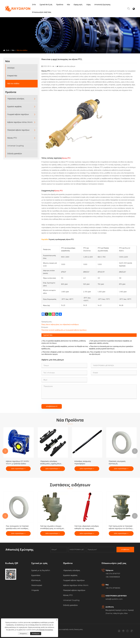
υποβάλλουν (51, 406)
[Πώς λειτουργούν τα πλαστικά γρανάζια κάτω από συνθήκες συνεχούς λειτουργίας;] (18, 507)
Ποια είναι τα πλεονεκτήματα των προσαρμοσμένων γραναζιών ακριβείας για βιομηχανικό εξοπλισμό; (111, 347)
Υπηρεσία (35, 590)
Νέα (68, 5)
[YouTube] (119, 631)
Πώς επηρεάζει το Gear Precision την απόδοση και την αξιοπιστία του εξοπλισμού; (112, 353)
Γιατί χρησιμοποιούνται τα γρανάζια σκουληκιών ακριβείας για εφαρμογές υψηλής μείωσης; (110, 342)
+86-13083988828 (113, 577)
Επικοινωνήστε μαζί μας (41, 12)
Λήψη (88, 5)
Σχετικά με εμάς (46, 5)
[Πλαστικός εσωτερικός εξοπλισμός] (121, 442)
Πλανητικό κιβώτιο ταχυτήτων (18, 130)
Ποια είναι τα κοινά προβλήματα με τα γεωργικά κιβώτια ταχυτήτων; (64, 330)
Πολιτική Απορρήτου (46, 630)
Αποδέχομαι (35, 633)
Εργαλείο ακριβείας (14, 107)
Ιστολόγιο (10, 68)
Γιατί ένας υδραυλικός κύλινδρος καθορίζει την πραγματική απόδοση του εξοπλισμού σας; (86, 527)
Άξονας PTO (12, 138)
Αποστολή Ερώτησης (102, 5)
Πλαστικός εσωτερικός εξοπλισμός (117, 462)
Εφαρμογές (78, 5)
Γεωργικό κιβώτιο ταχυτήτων (18, 114)
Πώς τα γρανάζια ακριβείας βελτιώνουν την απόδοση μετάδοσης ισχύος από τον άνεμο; (63, 342)
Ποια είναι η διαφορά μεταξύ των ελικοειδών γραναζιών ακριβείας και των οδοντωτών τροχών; (65, 353)
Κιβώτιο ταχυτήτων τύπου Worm (65, 7)
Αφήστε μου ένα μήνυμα (66, 66)
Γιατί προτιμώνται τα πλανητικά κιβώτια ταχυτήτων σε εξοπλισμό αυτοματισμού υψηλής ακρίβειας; (121, 527)
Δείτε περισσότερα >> (18, 469)
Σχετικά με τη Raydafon (40, 570)
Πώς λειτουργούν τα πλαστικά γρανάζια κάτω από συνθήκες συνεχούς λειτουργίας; (17, 527)
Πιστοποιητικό (36, 585)
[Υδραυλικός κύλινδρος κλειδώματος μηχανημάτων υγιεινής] (53, 442)
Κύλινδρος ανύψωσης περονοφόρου (82, 462)
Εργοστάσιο (35, 575)
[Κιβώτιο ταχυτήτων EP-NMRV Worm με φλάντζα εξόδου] (18, 442)
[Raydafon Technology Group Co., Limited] (17, 6)
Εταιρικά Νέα (12, 76)
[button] (5, 451)
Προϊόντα (59, 5)
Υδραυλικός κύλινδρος (15, 99)
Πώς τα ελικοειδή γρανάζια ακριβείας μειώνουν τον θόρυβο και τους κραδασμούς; (64, 347)
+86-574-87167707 (113, 574)
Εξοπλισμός (36, 580)
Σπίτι (34, 5)
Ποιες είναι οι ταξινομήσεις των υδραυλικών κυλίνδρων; (60, 324)
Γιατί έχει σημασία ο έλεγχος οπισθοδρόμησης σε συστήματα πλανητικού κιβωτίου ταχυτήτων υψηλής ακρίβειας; (52, 527)
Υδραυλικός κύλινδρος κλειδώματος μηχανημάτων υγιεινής (50, 462)
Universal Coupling (15, 146)
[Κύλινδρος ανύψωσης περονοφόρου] (87, 442)
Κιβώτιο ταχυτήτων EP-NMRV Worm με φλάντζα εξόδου (17, 462)
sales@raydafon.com (114, 599)
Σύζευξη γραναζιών (14, 154)
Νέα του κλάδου (22, 50)
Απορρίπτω (23, 633)
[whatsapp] (127, 631)
